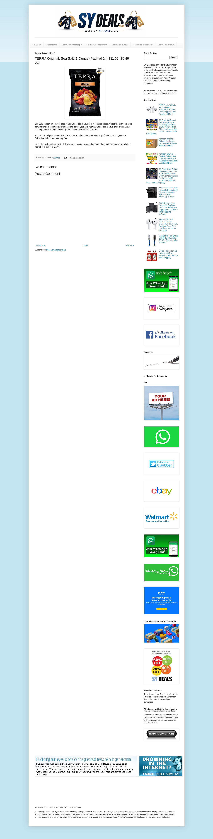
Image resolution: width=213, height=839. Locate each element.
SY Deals (36, 44)
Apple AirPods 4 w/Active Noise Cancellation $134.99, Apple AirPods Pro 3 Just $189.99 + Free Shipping (168, 225)
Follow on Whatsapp (72, 44)
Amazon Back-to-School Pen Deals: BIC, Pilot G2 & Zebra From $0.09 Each (168, 142)
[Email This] (70, 157)
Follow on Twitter (120, 44)
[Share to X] (76, 157)
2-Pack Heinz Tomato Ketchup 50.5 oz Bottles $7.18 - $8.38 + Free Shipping (168, 254)
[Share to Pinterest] (82, 157)
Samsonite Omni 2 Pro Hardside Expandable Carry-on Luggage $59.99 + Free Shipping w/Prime (168, 192)
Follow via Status (166, 44)
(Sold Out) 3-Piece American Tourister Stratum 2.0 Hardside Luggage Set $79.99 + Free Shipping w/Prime (168, 208)
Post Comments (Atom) (56, 250)
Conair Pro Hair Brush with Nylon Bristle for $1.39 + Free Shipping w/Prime (168, 239)
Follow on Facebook (143, 44)
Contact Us (51, 44)
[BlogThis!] (73, 157)
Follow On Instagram (96, 44)
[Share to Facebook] (79, 157)
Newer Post (40, 245)
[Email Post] (66, 157)
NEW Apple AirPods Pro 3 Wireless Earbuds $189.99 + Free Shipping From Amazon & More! (167, 109)
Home (85, 245)
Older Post (129, 245)
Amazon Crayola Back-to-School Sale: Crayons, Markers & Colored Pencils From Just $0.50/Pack (168, 158)
